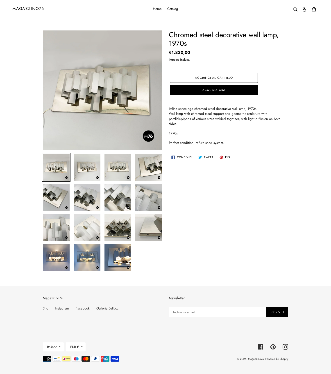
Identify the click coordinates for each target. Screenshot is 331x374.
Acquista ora (213, 90)
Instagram (62, 308)
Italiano (52, 346)
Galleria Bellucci (107, 308)
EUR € (74, 346)
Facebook (83, 308)
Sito (45, 308)
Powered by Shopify (276, 359)
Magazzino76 (28, 8)
